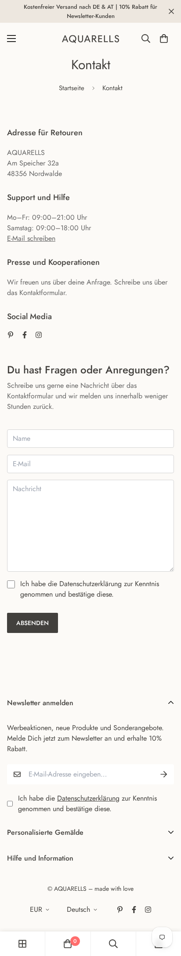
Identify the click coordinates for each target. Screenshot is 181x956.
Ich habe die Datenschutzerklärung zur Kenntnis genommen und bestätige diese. (89, 589)
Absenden (32, 623)
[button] (164, 38)
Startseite (71, 88)
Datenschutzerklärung (88, 798)
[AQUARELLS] (90, 39)
